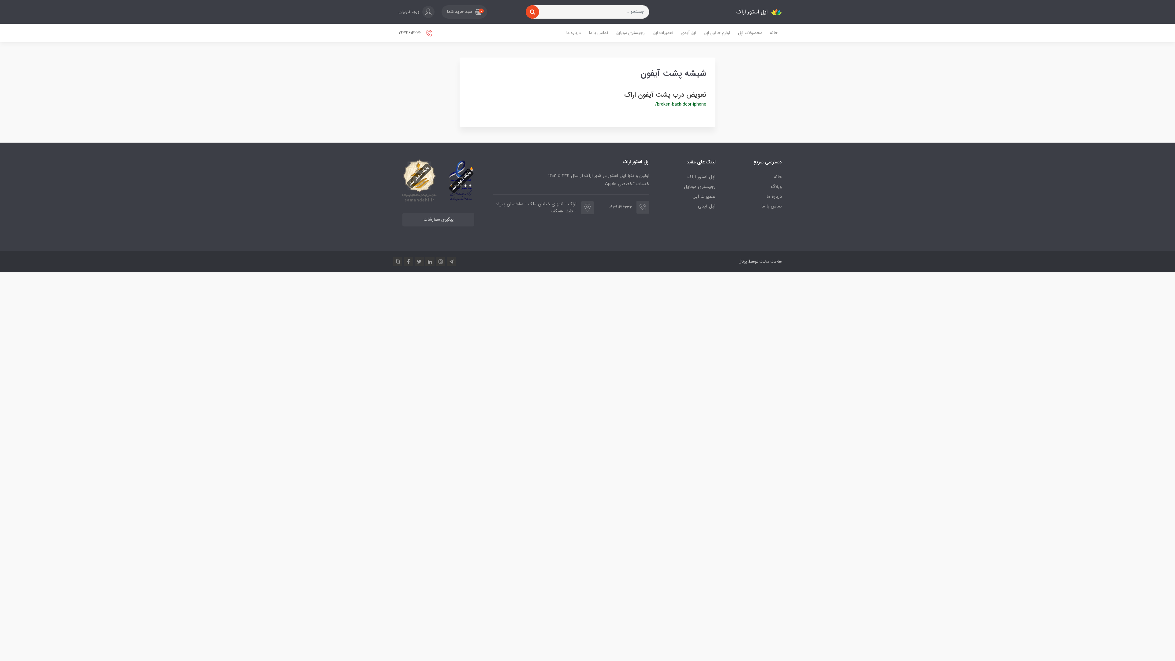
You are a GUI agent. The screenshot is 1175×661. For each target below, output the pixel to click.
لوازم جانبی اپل (717, 32)
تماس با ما (598, 32)
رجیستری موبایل (630, 32)
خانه (774, 32)
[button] (464, 12)
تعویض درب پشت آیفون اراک (665, 95)
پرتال (743, 261)
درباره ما (573, 32)
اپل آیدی (688, 32)
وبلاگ (776, 186)
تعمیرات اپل (663, 32)
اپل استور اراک (701, 177)
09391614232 (410, 32)
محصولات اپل (750, 32)
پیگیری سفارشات (438, 219)
